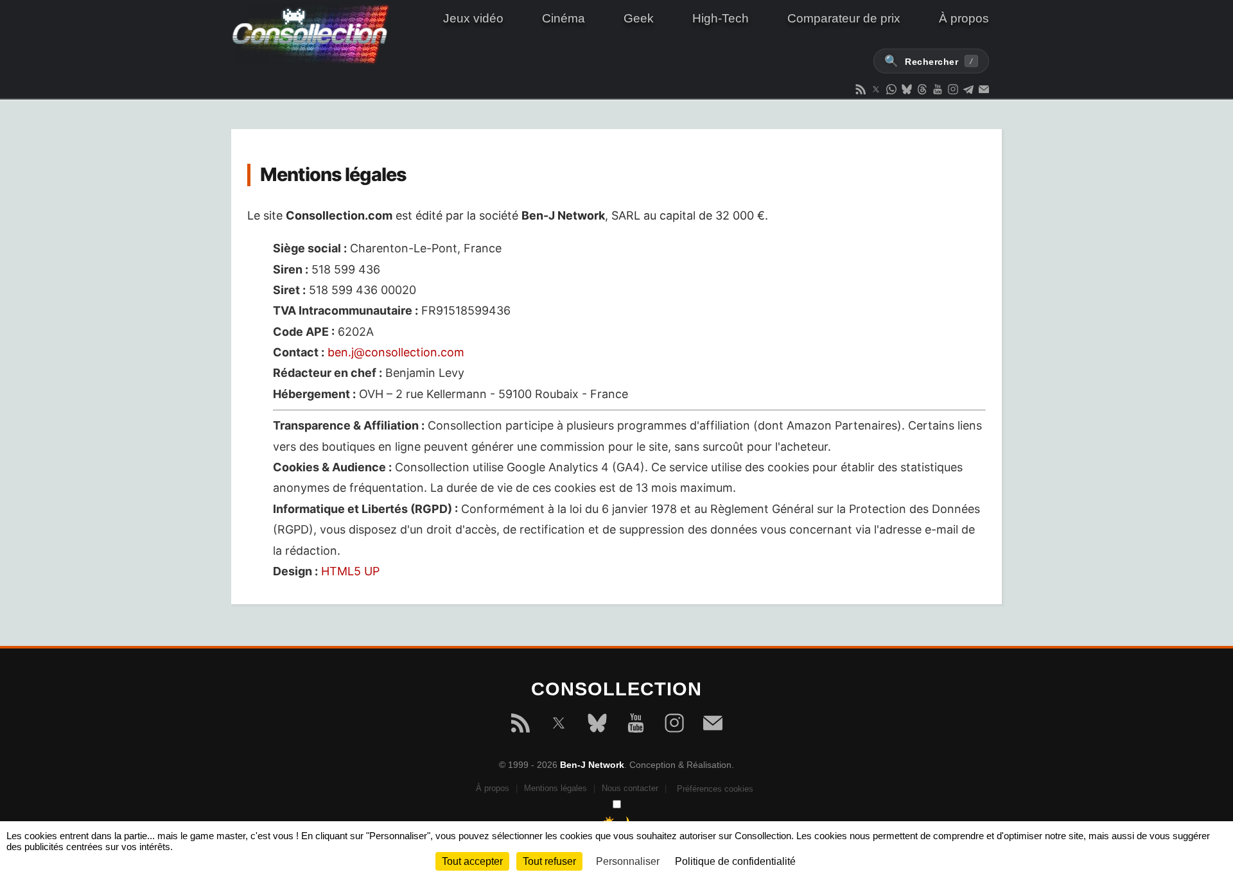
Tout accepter (472, 861)
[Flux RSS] (520, 725)
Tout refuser (549, 861)
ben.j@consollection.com (396, 352)
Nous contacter (630, 788)
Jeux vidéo (473, 18)
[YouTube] (635, 725)
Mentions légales (555, 788)
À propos (964, 18)
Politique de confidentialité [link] (735, 861)
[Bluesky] (597, 725)
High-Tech (720, 18)
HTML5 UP (350, 571)
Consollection (318, 35)
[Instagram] (674, 725)
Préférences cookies (715, 789)
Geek (639, 18)
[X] (558, 725)
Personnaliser (628, 861)
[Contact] (712, 725)
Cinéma (563, 18)
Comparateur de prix (843, 18)
